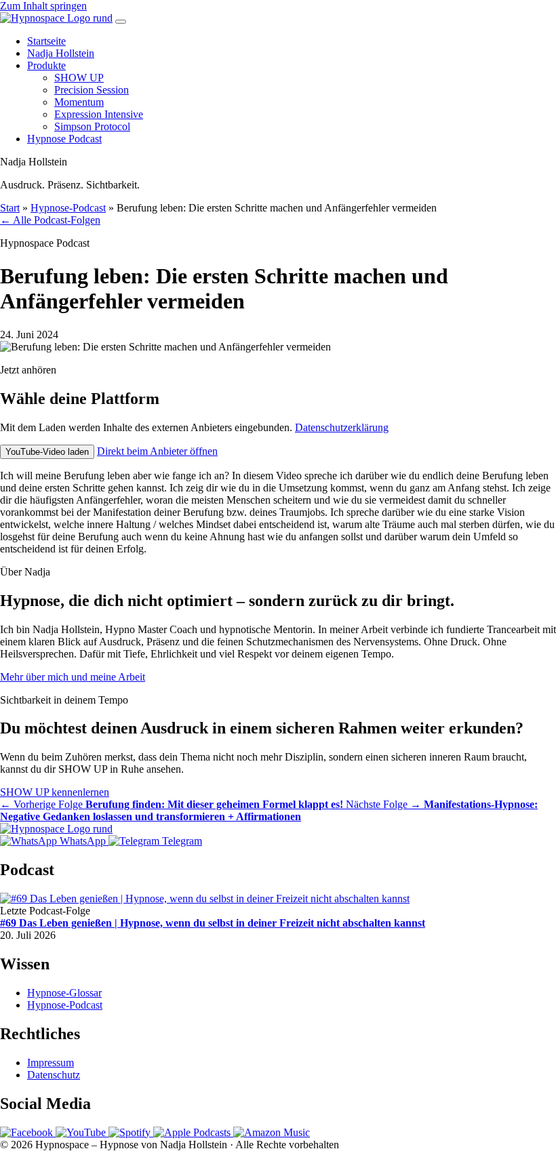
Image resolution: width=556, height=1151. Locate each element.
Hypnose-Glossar (64, 992)
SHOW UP (79, 77)
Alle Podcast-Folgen (50, 220)
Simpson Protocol (92, 126)
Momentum (79, 102)
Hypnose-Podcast (68, 208)
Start (10, 208)
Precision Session (91, 90)
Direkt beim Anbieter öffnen (157, 451)
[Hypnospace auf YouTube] (82, 1132)
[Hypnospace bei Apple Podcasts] (193, 1132)
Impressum (50, 1062)
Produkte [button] (46, 65)
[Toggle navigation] (120, 22)
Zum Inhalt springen (43, 6)
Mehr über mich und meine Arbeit (72, 677)
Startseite (46, 41)
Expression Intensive (98, 114)
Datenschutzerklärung (342, 427)
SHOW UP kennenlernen (54, 792)
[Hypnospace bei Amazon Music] (271, 1132)
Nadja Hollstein (60, 53)
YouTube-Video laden (47, 452)
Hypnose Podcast (64, 138)
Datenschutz (53, 1075)
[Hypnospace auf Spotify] (130, 1132)
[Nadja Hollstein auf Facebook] (28, 1132)
